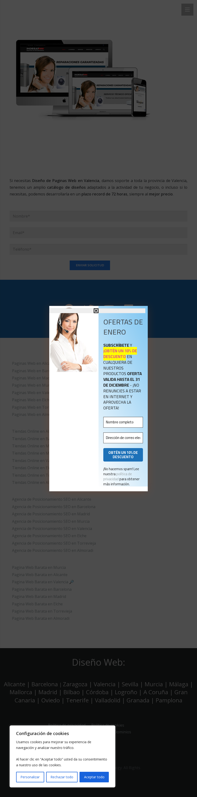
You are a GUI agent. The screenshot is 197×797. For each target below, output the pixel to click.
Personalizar (30, 777)
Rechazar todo (61, 777)
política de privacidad (117, 476)
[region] (62, 756)
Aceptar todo (94, 777)
